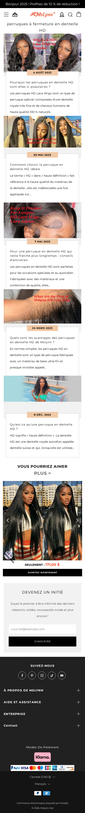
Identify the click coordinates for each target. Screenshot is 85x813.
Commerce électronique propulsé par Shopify (42, 803)
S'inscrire (42, 641)
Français (40, 783)
